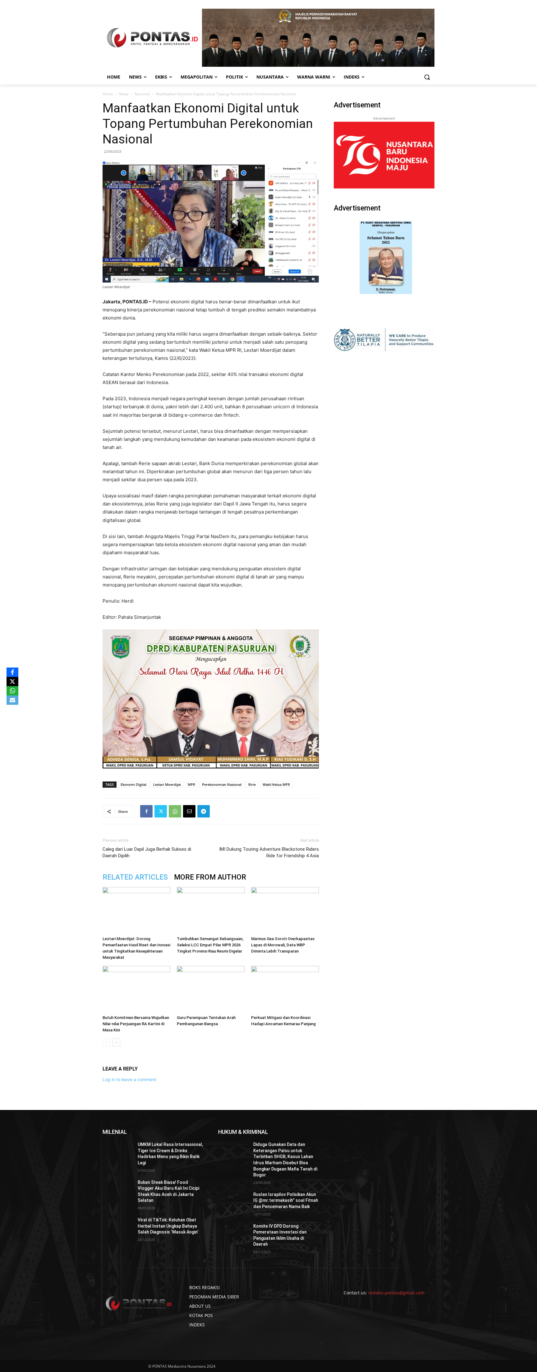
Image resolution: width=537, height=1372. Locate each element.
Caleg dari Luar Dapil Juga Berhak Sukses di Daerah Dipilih (147, 852)
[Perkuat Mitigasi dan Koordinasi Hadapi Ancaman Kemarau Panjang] (285, 989)
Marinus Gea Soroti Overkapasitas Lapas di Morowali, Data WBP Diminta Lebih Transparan (282, 944)
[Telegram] (203, 811)
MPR (191, 784)
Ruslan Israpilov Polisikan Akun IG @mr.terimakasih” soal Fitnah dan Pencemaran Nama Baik (285, 1200)
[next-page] (116, 1042)
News (124, 94)
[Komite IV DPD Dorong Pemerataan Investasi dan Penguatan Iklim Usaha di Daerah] (233, 1233)
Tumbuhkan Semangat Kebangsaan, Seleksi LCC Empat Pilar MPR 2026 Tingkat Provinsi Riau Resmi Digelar (210, 944)
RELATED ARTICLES (135, 877)
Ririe (252, 784)
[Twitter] (160, 811)
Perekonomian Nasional (221, 784)
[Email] (189, 811)
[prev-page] (106, 1042)
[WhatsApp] (175, 811)
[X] (12, 681)
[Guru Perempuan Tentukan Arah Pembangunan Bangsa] (211, 989)
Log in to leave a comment (129, 1079)
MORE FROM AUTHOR (210, 877)
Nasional (142, 94)
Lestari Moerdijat (167, 784)
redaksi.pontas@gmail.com (396, 1293)
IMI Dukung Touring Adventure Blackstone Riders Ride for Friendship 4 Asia (269, 852)
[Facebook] (146, 811)
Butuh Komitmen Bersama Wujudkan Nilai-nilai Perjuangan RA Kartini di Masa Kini (136, 1023)
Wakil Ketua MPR (276, 784)
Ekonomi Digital (133, 784)
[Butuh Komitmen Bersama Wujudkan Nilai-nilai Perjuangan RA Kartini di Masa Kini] (136, 989)
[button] (427, 77)
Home (108, 94)
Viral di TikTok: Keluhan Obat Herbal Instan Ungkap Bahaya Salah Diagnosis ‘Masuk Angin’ (168, 1225)
